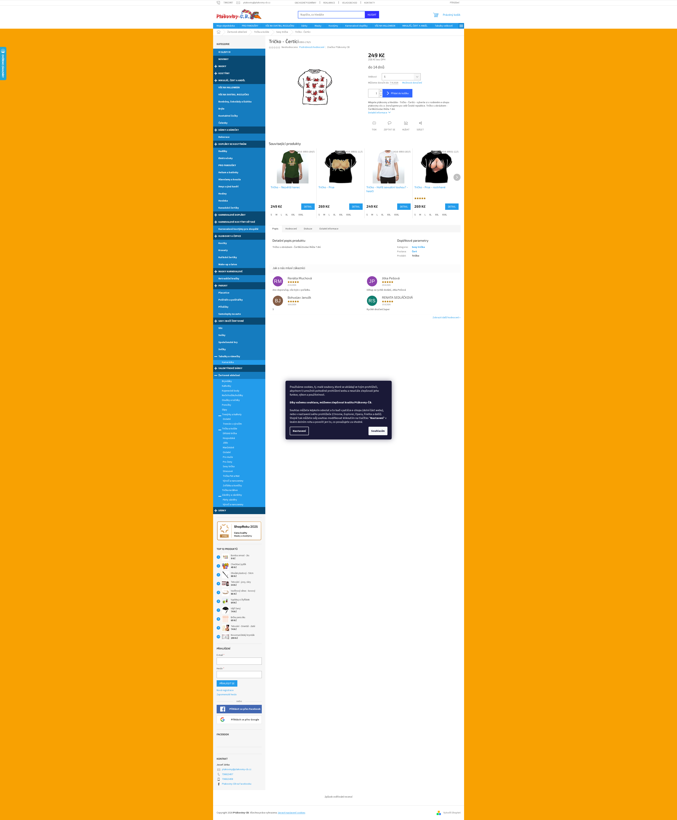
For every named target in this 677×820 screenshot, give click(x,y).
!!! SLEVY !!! (224, 52)
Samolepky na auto (229, 314)
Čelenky (222, 123)
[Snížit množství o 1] (380, 95)
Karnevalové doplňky (231, 215)
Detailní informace (377, 112)
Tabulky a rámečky (229, 356)
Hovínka (223, 201)
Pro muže (228, 457)
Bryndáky (227, 381)
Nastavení (299, 431)
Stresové (228, 471)
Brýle (221, 109)
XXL (293, 215)
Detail (308, 206)
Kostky (222, 243)
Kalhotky (226, 386)
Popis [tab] (275, 229)
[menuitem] (225, 26)
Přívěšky (223, 307)
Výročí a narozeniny (233, 481)
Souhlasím (378, 431)
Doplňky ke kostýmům (232, 144)
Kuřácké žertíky (227, 257)
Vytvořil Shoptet (452, 813)
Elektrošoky (225, 158)
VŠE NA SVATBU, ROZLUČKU (233, 94)
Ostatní (227, 419)
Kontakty (369, 2)
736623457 (227, 774)
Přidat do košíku (400, 93)
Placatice (223, 293)
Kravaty (223, 250)
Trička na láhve (230, 490)
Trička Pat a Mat (231, 476)
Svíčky (222, 349)
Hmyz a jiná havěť (228, 186)
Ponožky (226, 405)
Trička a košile (229, 428)
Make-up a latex (227, 264)
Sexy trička (229, 466)
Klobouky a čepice (229, 236)
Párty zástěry (230, 500)
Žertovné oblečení (229, 375)
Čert (414, 251)
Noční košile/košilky (232, 395)
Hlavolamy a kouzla (229, 179)
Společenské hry (228, 342)
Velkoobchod (349, 2)
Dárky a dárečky (228, 130)
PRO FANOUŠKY (227, 165)
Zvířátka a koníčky (232, 485)
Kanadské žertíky (228, 208)
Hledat (372, 14)
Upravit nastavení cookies (291, 813)
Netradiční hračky (228, 278)
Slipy (224, 410)
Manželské (228, 447)
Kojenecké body (230, 391)
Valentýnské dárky (230, 368)
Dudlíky (222, 151)
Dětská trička (230, 433)
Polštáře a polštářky (230, 300)
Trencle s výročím (232, 424)
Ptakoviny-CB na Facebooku (236, 784)
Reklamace (329, 2)
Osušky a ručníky (231, 400)
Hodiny (222, 193)
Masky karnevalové (230, 271)
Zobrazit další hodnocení (446, 317)
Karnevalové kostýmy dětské (236, 222)
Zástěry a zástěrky (232, 495)
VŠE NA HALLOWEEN (229, 87)
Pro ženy (227, 462)
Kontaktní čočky (228, 116)
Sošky (221, 335)
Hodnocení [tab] (291, 229)
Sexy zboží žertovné (231, 321)
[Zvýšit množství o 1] (380, 91)
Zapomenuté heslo (227, 694)
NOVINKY (223, 59)
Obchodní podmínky (305, 2)
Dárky (222, 510)
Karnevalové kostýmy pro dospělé (238, 229)
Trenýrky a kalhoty (232, 414)
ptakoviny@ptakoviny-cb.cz (236, 769)
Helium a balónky (228, 172)
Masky (222, 66)
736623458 (227, 779)
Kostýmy (224, 73)
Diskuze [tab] (308, 229)
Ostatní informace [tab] (328, 229)
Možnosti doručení (412, 83)
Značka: (338, 47)
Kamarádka (228, 362)
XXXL (300, 215)
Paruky (222, 285)
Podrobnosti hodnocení (311, 47)
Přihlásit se (227, 683)
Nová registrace (225, 690)
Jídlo (225, 443)
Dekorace (224, 137)
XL (286, 215)
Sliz (220, 328)
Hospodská (229, 438)
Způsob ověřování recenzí (338, 797)
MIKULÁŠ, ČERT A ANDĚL (231, 80)
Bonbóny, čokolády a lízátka (235, 101)
